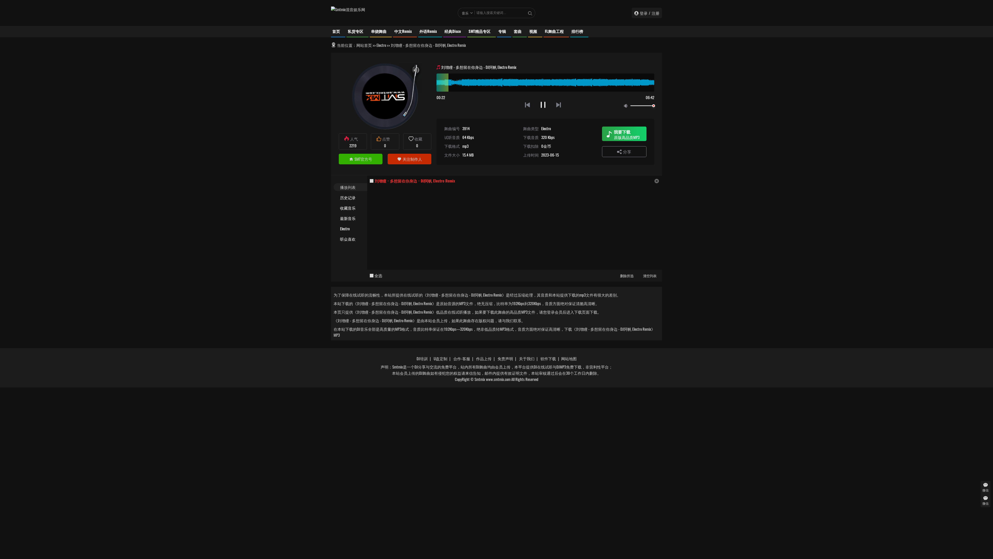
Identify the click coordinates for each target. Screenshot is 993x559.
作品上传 (484, 358)
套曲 (518, 31)
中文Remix (403, 31)
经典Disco (453, 31)
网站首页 (364, 45)
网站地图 (569, 358)
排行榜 (577, 31)
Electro (381, 45)
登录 (644, 13)
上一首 (527, 104)
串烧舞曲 (379, 31)
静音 (627, 106)
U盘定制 (440, 358)
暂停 (543, 104)
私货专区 (355, 31)
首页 (336, 31)
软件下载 (548, 358)
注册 (655, 13)
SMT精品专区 (480, 31)
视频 (533, 31)
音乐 (465, 13)
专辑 (502, 31)
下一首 (559, 104)
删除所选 (627, 275)
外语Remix (428, 31)
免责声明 (505, 358)
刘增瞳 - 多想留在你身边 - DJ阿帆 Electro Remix (415, 180)
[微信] (985, 485)
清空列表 (650, 275)
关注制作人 (412, 159)
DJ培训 (422, 358)
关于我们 (527, 358)
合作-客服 (461, 358)
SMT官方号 (363, 159)
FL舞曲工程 (554, 31)
